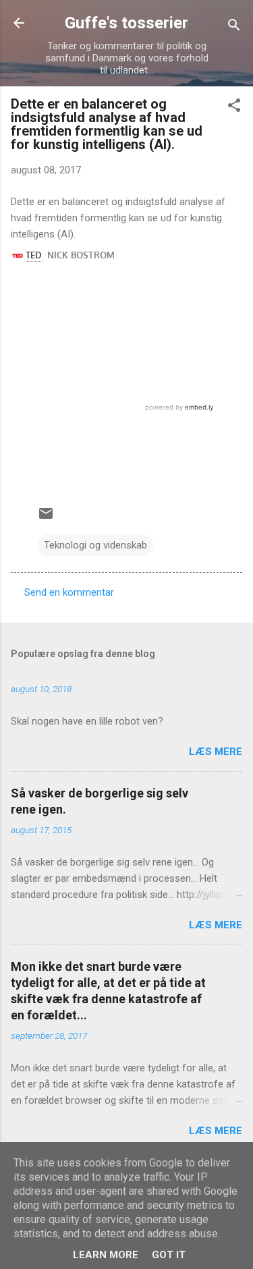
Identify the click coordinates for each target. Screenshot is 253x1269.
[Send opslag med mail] (46, 518)
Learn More (105, 1255)
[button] (234, 107)
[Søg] (234, 27)
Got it (169, 1255)
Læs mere (215, 751)
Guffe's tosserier (126, 22)
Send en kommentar (69, 592)
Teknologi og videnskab (95, 545)
